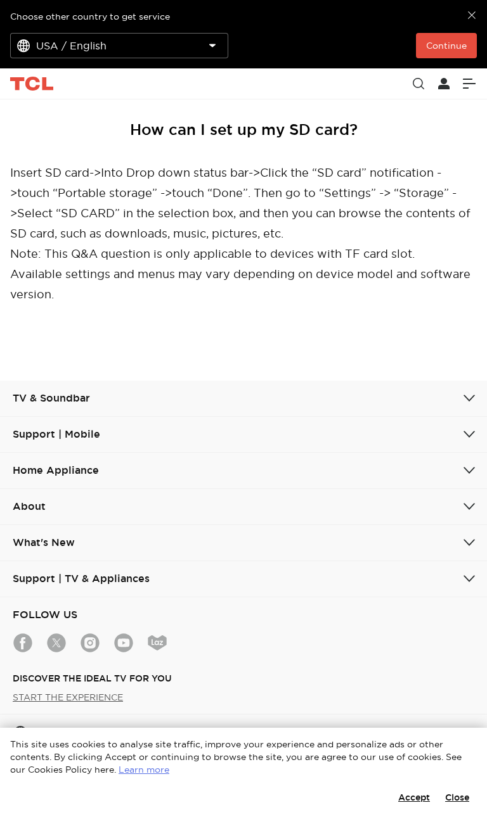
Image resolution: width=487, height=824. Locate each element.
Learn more (144, 769)
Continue (446, 45)
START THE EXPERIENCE (68, 697)
